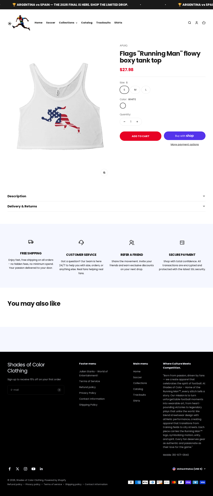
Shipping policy (73, 484)
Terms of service (53, 484)
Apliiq (123, 45)
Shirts (118, 22)
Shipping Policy (88, 405)
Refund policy (87, 387)
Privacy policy (33, 484)
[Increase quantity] (137, 121)
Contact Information (92, 399)
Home (38, 22)
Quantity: (125, 114)
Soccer (50, 22)
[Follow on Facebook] (9, 469)
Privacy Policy (87, 393)
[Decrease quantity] (124, 121)
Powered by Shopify (55, 480)
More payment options (185, 144)
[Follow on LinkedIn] (41, 469)
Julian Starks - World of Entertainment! (93, 373)
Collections (66, 22)
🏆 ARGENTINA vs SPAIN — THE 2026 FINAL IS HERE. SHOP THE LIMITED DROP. (62, 4)
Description (16, 196)
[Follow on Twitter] (17, 469)
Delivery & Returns (22, 206)
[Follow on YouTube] (33, 469)
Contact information (96, 484)
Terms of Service (89, 381)
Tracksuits (103, 22)
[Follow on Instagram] (25, 469)
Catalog (86, 22)
